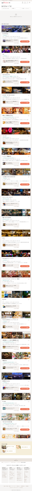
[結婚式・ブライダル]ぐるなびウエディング (6, 462)
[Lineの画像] (16, 49)
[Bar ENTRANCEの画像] (16, 28)
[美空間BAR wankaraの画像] (16, 376)
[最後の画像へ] (29, 29)
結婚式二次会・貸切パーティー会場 (15, 462)
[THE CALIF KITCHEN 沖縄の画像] (16, 416)
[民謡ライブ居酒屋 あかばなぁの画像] (16, 110)
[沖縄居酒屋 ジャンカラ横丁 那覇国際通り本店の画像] (16, 335)
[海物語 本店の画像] (16, 355)
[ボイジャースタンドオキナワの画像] (16, 192)
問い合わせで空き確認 (25, 41)
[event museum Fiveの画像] (16, 69)
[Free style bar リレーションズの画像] (16, 253)
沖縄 (19, 462)
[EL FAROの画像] (16, 396)
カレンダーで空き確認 (25, 82)
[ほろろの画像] (16, 233)
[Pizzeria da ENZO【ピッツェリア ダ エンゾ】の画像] (16, 314)
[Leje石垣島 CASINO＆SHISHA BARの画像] (16, 171)
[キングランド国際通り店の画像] (16, 151)
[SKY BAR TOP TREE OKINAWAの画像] (16, 90)
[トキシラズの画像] (16, 131)
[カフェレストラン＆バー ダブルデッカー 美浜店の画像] (16, 273)
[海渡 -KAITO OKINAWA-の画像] (16, 212)
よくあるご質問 (20, 487)
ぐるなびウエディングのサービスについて (14, 487)
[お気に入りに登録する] (29, 34)
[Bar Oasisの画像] (16, 294)
